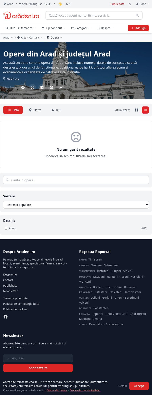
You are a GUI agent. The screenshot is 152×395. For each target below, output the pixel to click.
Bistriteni (103, 271)
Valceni (84, 302)
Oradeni (96, 265)
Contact (8, 280)
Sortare (9, 196)
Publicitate (117, 4)
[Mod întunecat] (130, 4)
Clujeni (116, 271)
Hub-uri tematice (21, 28)
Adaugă (140, 28)
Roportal (97, 314)
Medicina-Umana (90, 319)
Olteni (118, 297)
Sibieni (127, 271)
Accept (139, 386)
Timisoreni (95, 259)
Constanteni (101, 308)
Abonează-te (38, 368)
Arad (6, 37)
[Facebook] (5, 316)
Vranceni (85, 281)
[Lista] (145, 110)
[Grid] (136, 110)
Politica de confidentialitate (85, 390)
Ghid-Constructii (116, 314)
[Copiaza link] (61, 87)
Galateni (112, 276)
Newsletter (10, 291)
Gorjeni (107, 297)
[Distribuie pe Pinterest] (51, 87)
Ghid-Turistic (138, 314)
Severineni (132, 297)
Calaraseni (86, 292)
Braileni (98, 287)
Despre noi (10, 274)
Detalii (122, 386)
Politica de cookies (15, 309)
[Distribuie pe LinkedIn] (42, 87)
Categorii (81, 28)
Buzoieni (130, 287)
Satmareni (111, 265)
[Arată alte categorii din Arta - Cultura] (41, 37)
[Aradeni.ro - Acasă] (21, 15)
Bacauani (98, 276)
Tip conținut (54, 28)
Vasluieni (137, 276)
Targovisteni (133, 292)
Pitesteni (101, 292)
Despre (105, 28)
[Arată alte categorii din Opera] (61, 37)
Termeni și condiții (15, 298)
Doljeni (95, 297)
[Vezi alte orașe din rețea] (12, 37)
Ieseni (125, 276)
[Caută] (137, 15)
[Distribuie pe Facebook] (23, 87)
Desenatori (96, 324)
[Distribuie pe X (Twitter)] (32, 87)
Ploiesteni (115, 292)
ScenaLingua (114, 324)
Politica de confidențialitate (21, 304)
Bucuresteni (114, 287)
